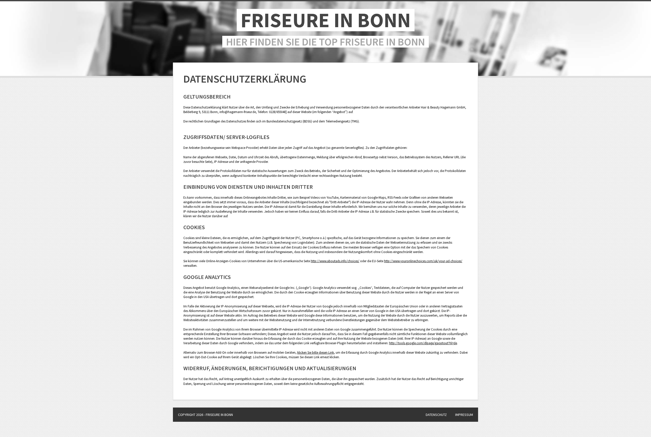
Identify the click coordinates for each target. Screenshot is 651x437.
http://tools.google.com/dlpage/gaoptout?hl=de (423, 343)
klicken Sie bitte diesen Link (315, 352)
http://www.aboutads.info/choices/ (335, 261)
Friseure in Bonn (326, 20)
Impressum (464, 414)
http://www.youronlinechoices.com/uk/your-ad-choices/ (423, 261)
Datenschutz (436, 414)
